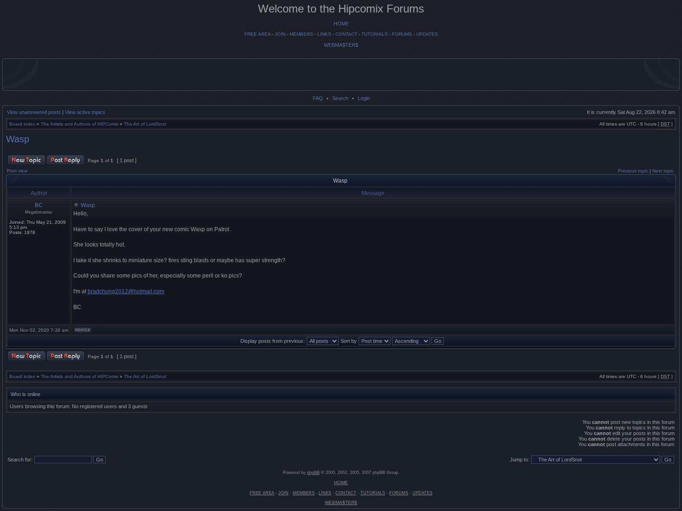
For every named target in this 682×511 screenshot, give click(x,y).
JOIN (280, 34)
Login (364, 98)
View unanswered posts (34, 112)
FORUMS (402, 34)
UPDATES (427, 34)
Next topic (663, 170)
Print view (17, 170)
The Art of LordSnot (145, 123)
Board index (22, 123)
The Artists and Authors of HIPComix (79, 123)
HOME (341, 23)
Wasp (17, 139)
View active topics (85, 112)
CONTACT (346, 34)
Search (340, 98)
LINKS (324, 34)
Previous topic (633, 170)
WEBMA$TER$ (341, 45)
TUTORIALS (374, 34)
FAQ (318, 98)
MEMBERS (301, 34)
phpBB (313, 472)
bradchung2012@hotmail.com (126, 291)
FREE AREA (257, 34)
